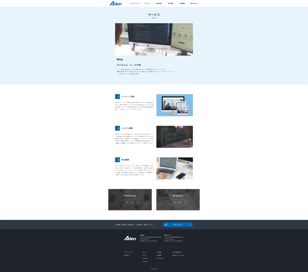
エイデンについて (128, 252)
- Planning (145, 261)
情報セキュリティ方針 (178, 255)
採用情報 (159, 255)
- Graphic (144, 258)
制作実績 (126, 255)
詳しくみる (130, 202)
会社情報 (159, 252)
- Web (143, 255)
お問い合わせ (177, 224)
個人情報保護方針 (177, 252)
